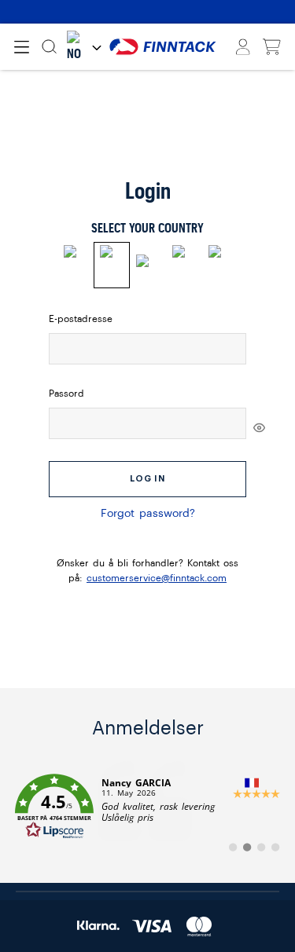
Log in (147, 478)
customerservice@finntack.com (157, 578)
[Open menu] (21, 47)
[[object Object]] (259, 427)
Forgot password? (148, 513)
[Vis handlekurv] (271, 47)
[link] (147, 806)
